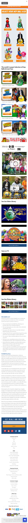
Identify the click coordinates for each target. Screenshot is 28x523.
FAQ (14, 441)
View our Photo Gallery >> (14, 311)
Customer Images (14, 482)
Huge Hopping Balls (14, 457)
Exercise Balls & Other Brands (14, 501)
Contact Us (14, 438)
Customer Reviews (14, 489)
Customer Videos (14, 484)
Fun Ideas (14, 487)
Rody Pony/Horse (13, 471)
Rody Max (14, 473)
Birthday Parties (14, 490)
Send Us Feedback (17, 519)
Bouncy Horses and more (14, 469)
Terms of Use (6, 519)
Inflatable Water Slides (14, 498)
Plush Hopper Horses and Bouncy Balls (14, 474)
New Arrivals (14, 495)
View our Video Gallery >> (14, 245)
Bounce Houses (14, 496)
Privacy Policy (11, 519)
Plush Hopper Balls (14, 458)
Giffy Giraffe (14, 478)
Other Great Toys (14, 503)
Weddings (14, 464)
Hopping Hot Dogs (14, 460)
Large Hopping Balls (14, 454)
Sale (14, 439)
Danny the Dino (14, 476)
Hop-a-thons (14, 485)
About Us (14, 444)
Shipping (14, 443)
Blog (14, 448)
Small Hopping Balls (14, 452)
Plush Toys (14, 500)
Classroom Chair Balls (14, 465)
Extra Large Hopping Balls (14, 455)
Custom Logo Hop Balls (14, 462)
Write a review (14, 446)
